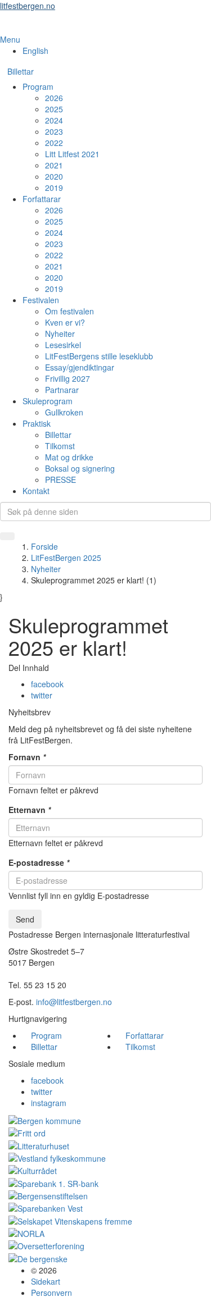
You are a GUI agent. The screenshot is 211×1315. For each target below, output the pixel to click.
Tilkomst (60, 445)
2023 (54, 131)
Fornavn (27, 756)
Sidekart (45, 1281)
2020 (54, 176)
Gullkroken (64, 412)
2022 (54, 142)
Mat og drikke (69, 457)
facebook (47, 684)
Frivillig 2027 (67, 378)
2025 (54, 109)
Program (38, 86)
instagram (48, 1102)
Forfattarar (42, 198)
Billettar (20, 71)
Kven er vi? (65, 322)
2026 (54, 97)
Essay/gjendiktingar (79, 367)
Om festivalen (69, 311)
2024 (54, 120)
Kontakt (36, 490)
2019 (54, 187)
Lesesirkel (63, 344)
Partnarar (62, 389)
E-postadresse (38, 862)
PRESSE (60, 479)
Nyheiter (60, 333)
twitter (41, 695)
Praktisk (37, 423)
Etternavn (29, 809)
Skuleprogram (48, 401)
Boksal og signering (80, 468)
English (35, 50)
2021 (54, 165)
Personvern (51, 1292)
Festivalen (41, 299)
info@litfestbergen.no (74, 1001)
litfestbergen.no (27, 5)
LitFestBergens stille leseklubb (99, 356)
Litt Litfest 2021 (72, 153)
